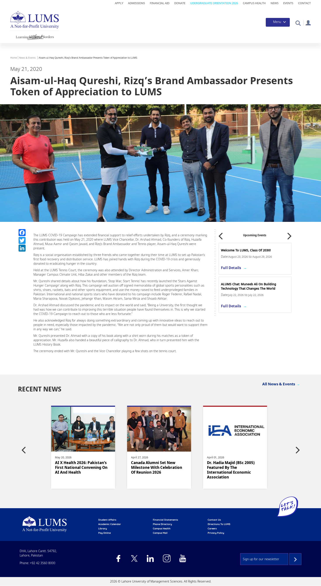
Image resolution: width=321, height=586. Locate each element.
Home (13, 57)
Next (289, 235)
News (274, 3)
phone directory (162, 524)
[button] (298, 23)
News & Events (27, 57)
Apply (119, 3)
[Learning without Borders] (34, 36)
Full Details (231, 267)
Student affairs (107, 519)
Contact (304, 3)
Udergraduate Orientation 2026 (214, 3)
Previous (220, 235)
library (102, 528)
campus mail (160, 532)
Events (288, 3)
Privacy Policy (216, 532)
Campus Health (254, 3)
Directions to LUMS (219, 524)
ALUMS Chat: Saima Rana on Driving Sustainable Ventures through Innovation (252, 286)
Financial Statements (165, 519)
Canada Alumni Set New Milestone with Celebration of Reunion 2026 (98, 467)
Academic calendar (109, 524)
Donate (179, 3)
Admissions (136, 3)
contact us (214, 519)
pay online (104, 532)
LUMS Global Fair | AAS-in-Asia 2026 (248, 250)
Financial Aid (159, 3)
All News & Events (278, 383)
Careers (212, 528)
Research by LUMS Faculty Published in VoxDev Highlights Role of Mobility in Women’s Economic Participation (250, 472)
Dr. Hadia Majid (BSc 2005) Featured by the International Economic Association (172, 469)
